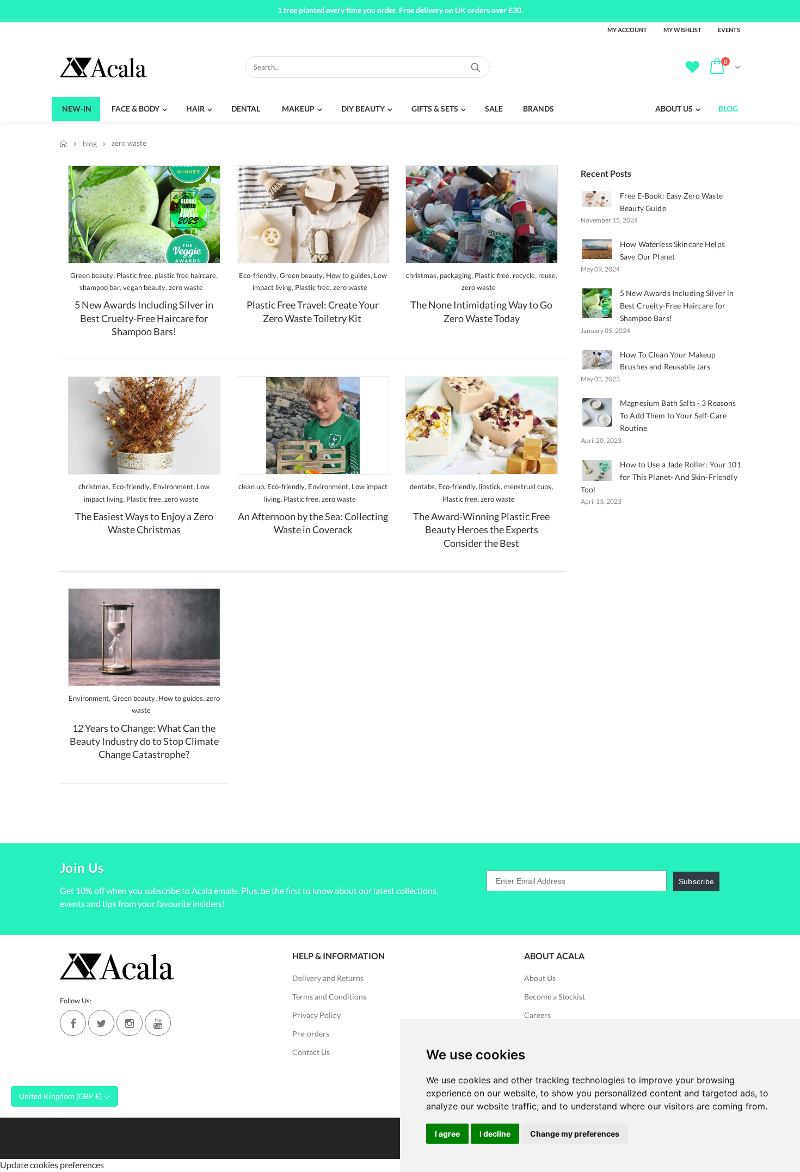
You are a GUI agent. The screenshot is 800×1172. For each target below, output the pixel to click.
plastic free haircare (185, 275)
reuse (547, 275)
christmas (421, 275)
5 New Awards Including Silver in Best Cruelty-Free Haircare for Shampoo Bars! (144, 318)
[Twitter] (101, 1023)
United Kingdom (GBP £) (61, 1096)
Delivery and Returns (328, 978)
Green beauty (91, 275)
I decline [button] (494, 1133)
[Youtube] (158, 1023)
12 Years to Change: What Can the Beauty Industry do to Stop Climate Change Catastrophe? (144, 741)
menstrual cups (527, 486)
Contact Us (311, 1052)
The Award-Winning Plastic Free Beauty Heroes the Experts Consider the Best (481, 529)
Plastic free (133, 275)
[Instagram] (129, 1023)
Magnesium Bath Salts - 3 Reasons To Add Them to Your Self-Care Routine (678, 415)
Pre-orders (310, 1033)
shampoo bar (99, 287)
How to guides (348, 275)
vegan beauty (144, 287)
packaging (455, 275)
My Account (627, 29)
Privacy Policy (316, 1015)
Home (64, 143)
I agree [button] (447, 1133)
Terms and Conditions (329, 996)
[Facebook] (73, 1023)
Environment (173, 486)
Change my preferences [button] (574, 1133)
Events (729, 29)
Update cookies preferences (52, 1164)
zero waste (186, 287)
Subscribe (697, 881)
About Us (540, 978)
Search (476, 67)
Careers (537, 1015)
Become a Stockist (554, 996)
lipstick (490, 486)
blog (90, 144)
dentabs (422, 486)
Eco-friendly (257, 275)
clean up (251, 486)
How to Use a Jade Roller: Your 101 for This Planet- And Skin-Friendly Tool (661, 477)
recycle (524, 275)
